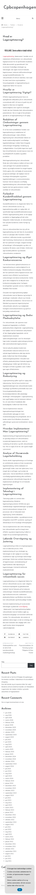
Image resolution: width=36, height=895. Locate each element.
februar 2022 (9, 839)
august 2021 (9, 854)
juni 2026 (8, 713)
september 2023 (11, 793)
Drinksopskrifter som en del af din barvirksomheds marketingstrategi (10, 649)
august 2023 (9, 795)
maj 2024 (8, 773)
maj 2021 (8, 861)
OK (20, 889)
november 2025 (10, 730)
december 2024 (10, 756)
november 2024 (10, 759)
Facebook (11, 634)
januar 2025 (9, 754)
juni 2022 (8, 829)
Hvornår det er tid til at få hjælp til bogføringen (16, 677)
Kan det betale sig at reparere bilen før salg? (16, 684)
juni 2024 (8, 771)
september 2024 (11, 764)
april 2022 (8, 834)
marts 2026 (9, 720)
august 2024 (9, 766)
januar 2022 (9, 841)
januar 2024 (9, 783)
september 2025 (11, 735)
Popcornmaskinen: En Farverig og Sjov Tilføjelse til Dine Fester (26, 649)
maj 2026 (8, 715)
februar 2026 (9, 722)
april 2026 (8, 718)
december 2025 (10, 727)
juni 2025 (8, 742)
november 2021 (10, 846)
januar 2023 (9, 812)
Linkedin (26, 637)
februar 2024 (9, 781)
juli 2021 (8, 856)
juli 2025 (8, 739)
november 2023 (10, 788)
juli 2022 (8, 827)
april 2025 (8, 747)
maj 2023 (8, 803)
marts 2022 (9, 837)
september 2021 (11, 851)
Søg (2, 662)
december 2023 (10, 786)
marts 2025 (9, 749)
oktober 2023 (9, 790)
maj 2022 (8, 832)
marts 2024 (9, 778)
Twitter (26, 634)
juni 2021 (8, 858)
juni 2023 (8, 800)
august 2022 (9, 824)
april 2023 (8, 805)
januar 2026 (9, 725)
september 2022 (11, 822)
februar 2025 (9, 752)
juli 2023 (8, 798)
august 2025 (9, 737)
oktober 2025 (9, 732)
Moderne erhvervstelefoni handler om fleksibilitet (17, 687)
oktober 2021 (9, 849)
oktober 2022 (9, 820)
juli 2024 (8, 769)
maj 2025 (8, 744)
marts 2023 (9, 807)
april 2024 (8, 776)
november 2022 (10, 817)
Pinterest (11, 637)
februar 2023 (9, 810)
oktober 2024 (9, 761)
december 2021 (10, 844)
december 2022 (10, 815)
